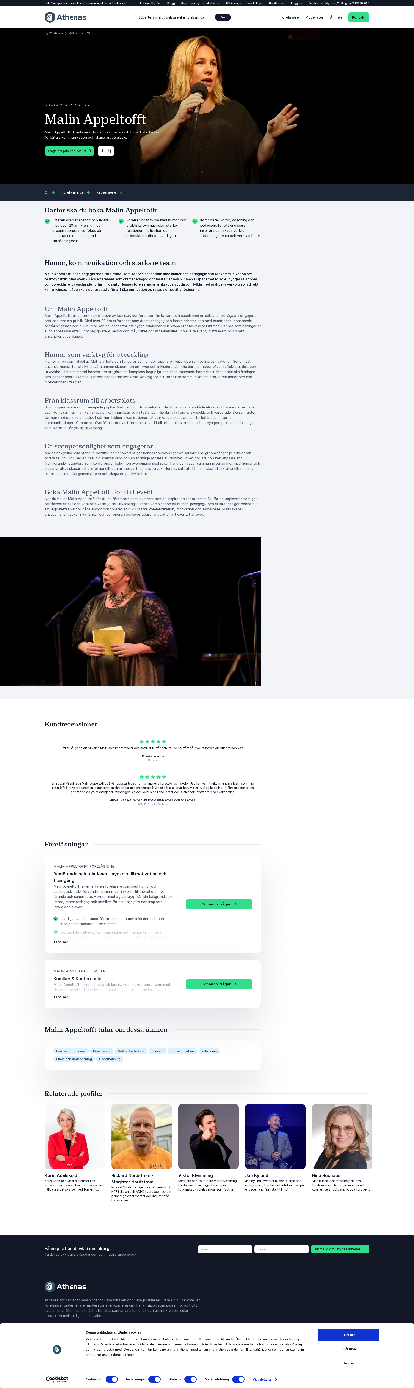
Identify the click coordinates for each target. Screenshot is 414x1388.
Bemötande (102, 1051)
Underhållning (110, 1059)
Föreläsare (290, 17)
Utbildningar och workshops (244, 3)
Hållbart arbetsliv (131, 1051)
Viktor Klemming (195, 1175)
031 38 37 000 (360, 3)
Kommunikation (182, 1051)
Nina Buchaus (326, 1175)
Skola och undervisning (74, 1059)
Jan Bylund (256, 1175)
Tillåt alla (348, 1335)
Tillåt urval (349, 1349)
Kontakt (359, 17)
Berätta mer (277, 3)
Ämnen (336, 17)
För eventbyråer (150, 3)
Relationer (209, 1051)
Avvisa (349, 1363)
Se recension (82, 105)
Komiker (157, 1051)
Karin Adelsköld (61, 1175)
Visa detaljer (262, 1379)
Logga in (296, 3)
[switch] (154, 1379)
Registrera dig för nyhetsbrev (200, 3)
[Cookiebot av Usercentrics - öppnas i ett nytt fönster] (57, 1379)
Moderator (314, 17)
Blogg (171, 3)
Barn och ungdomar (71, 1051)
